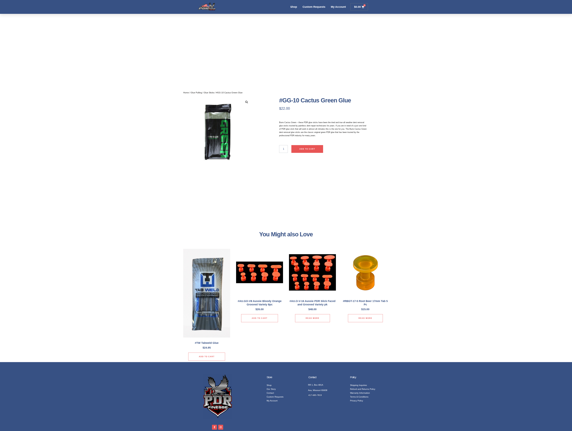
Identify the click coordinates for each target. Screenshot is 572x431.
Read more (312, 318)
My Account (338, 6)
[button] (246, 102)
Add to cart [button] (206, 357)
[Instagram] (220, 427)
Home (186, 92)
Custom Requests (314, 6)
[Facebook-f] (214, 427)
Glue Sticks (209, 92)
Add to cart (307, 149)
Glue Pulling (196, 92)
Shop (293, 6)
